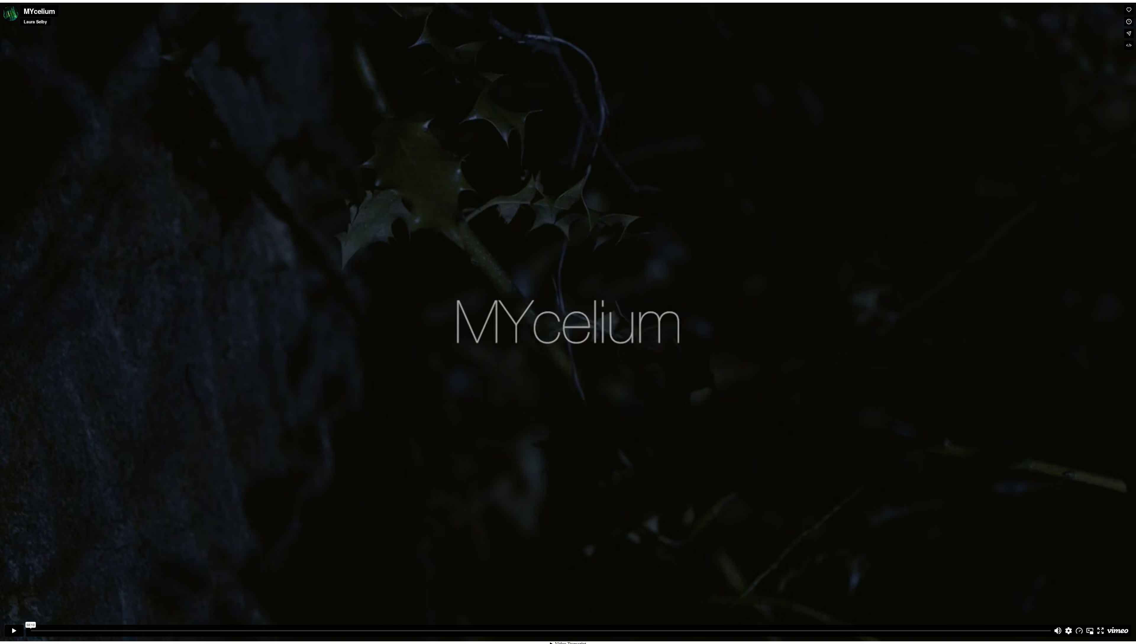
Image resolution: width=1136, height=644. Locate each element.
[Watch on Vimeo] (1117, 630)
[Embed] (1129, 45)
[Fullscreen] (1100, 630)
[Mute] (1058, 630)
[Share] (1129, 33)
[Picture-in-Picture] (1090, 630)
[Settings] (1068, 630)
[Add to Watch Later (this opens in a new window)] (1129, 21)
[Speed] (1079, 630)
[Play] (14, 631)
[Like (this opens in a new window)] (1129, 9)
